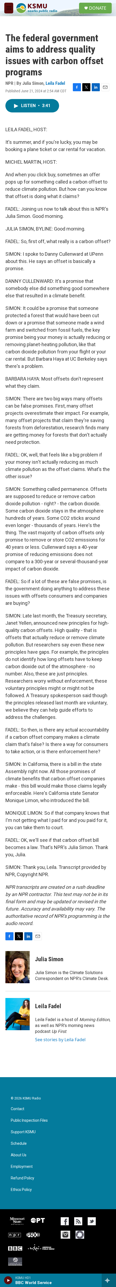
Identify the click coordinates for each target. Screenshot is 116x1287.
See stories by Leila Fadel (60, 1040)
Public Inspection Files (29, 1120)
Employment (22, 1167)
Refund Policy (22, 1178)
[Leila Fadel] (17, 1014)
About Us (18, 1155)
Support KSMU (23, 1132)
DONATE (97, 8)
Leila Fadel (55, 83)
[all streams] (109, 1280)
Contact (17, 1109)
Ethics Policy (21, 1190)
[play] (8, 1280)
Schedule (19, 1144)
